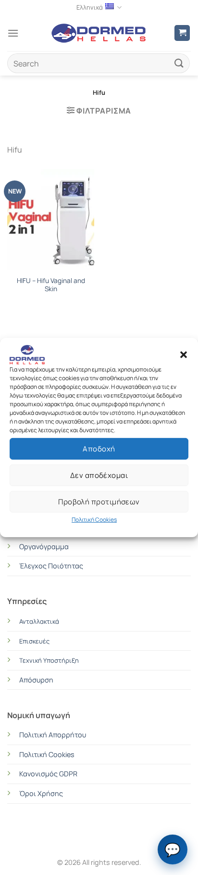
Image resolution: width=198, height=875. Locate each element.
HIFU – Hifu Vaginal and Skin (51, 285)
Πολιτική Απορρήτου (52, 734)
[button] (183, 355)
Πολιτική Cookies (94, 519)
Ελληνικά (89, 7)
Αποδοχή (99, 448)
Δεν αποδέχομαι (99, 475)
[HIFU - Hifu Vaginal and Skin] (50, 218)
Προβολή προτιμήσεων (99, 501)
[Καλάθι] (182, 33)
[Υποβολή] (179, 63)
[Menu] (13, 33)
